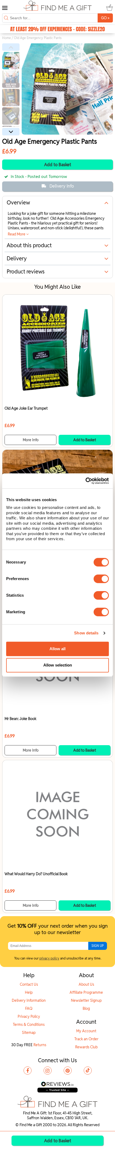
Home (6, 38)
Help (29, 992)
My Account (86, 1031)
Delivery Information (29, 1000)
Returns (39, 1044)
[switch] (101, 578)
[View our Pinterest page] (68, 1071)
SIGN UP (97, 946)
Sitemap (29, 1032)
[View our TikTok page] (88, 1071)
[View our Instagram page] (48, 1071)
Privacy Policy (29, 1016)
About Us (86, 984)
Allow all (57, 648)
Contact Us (29, 984)
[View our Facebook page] (28, 1071)
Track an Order (86, 1039)
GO (105, 18)
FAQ (28, 1008)
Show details (86, 633)
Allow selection (57, 665)
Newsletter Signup (86, 1000)
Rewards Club (86, 1047)
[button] (11, 47)
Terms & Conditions (29, 1024)
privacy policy (49, 958)
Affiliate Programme (86, 992)
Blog (86, 1008)
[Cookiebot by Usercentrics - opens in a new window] (85, 480)
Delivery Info (61, 186)
